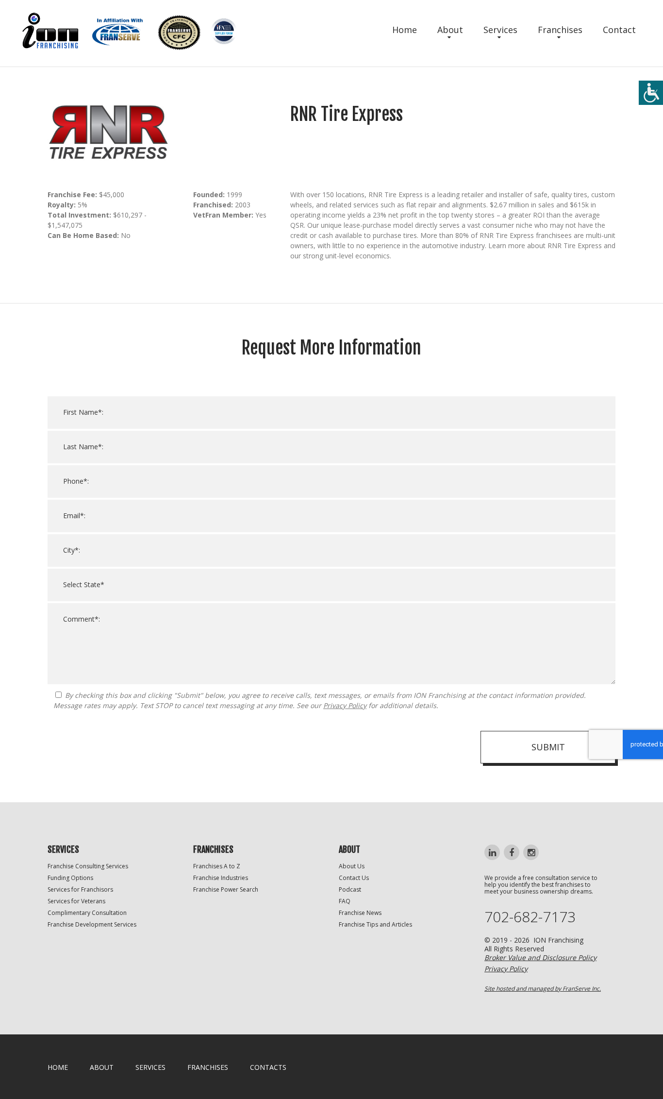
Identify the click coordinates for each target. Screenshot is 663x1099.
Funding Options (70, 878)
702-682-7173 (530, 917)
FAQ (344, 901)
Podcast (350, 889)
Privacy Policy (344, 705)
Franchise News (360, 913)
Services (500, 29)
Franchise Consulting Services (88, 866)
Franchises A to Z (216, 866)
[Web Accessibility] (651, 93)
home (58, 1067)
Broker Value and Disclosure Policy (540, 957)
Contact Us (354, 878)
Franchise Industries (220, 878)
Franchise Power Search (225, 889)
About (450, 29)
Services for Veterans (76, 901)
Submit (548, 747)
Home (404, 29)
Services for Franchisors (80, 889)
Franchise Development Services (92, 924)
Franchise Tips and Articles (375, 924)
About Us (352, 866)
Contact (619, 29)
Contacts (268, 1067)
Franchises (560, 29)
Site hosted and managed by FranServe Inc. (542, 988)
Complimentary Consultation (87, 913)
